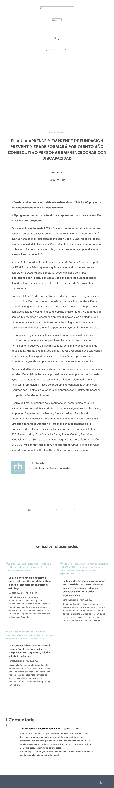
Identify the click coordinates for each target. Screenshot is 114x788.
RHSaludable (18, 593)
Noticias (52, 132)
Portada (61, 132)
